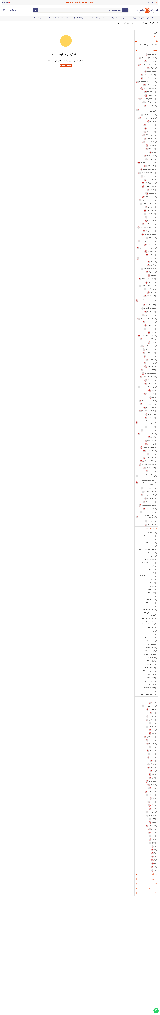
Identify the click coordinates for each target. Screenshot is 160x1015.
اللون (156, 699)
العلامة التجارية (152, 529)
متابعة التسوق (66, 65)
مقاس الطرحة (152, 888)
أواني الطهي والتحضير (147, 23)
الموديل (155, 879)
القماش (155, 883)
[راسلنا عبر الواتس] (156, 1010)
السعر (155, 37)
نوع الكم (155, 874)
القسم (155, 50)
